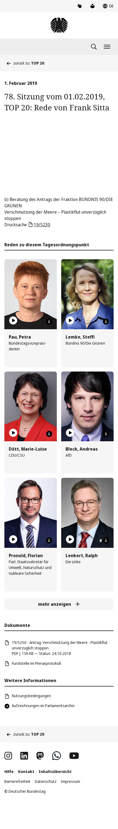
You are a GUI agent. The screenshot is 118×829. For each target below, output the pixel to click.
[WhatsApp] (56, 755)
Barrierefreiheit (17, 781)
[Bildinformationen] (49, 321)
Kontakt (26, 771)
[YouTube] (74, 755)
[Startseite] (59, 25)
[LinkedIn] (24, 755)
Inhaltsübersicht (55, 771)
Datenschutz (46, 781)
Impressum (70, 781)
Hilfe (9, 771)
